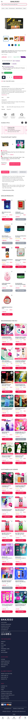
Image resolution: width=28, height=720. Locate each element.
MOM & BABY (4, 652)
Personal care (12, 8)
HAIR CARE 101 (4, 675)
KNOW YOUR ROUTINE (6, 673)
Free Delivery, (22, 101)
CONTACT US (4, 686)
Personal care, (5, 101)
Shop (7, 8)
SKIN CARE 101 (4, 677)
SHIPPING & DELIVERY (6, 691)
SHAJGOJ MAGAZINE (6, 624)
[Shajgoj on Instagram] (8, 634)
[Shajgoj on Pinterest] (10, 634)
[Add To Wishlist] (4, 77)
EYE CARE (3, 645)
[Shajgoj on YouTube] (6, 634)
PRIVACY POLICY (5, 698)
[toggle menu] (2, 1)
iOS (13, 60)
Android (18, 60)
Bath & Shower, (11, 101)
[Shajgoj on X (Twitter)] (4, 634)
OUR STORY (4, 622)
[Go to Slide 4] (22, 38)
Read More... (4, 95)
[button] (14, 23)
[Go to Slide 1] (6, 38)
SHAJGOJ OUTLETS (5, 626)
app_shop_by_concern (19, 106)
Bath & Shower (19, 8)
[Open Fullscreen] (25, 35)
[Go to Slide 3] (16, 38)
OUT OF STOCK (21, 219)
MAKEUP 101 (4, 679)
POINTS (3, 687)
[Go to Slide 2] (11, 38)
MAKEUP (3, 641)
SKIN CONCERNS (5, 663)
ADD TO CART (18, 77)
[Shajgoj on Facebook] (2, 634)
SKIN (2, 643)
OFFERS (3, 659)
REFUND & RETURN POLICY (7, 695)
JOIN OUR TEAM (5, 628)
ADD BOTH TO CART (15, 164)
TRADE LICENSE (5, 697)
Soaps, (17, 101)
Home (3, 8)
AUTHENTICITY (4, 629)
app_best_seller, (10, 106)
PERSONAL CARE (5, 648)
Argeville (14, 63)
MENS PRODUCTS (5, 661)
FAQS (2, 689)
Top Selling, (4, 103)
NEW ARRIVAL (4, 664)
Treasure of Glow (11, 103)
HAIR (2, 647)
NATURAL (3, 650)
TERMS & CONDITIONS (6, 693)
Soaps (24, 8)
